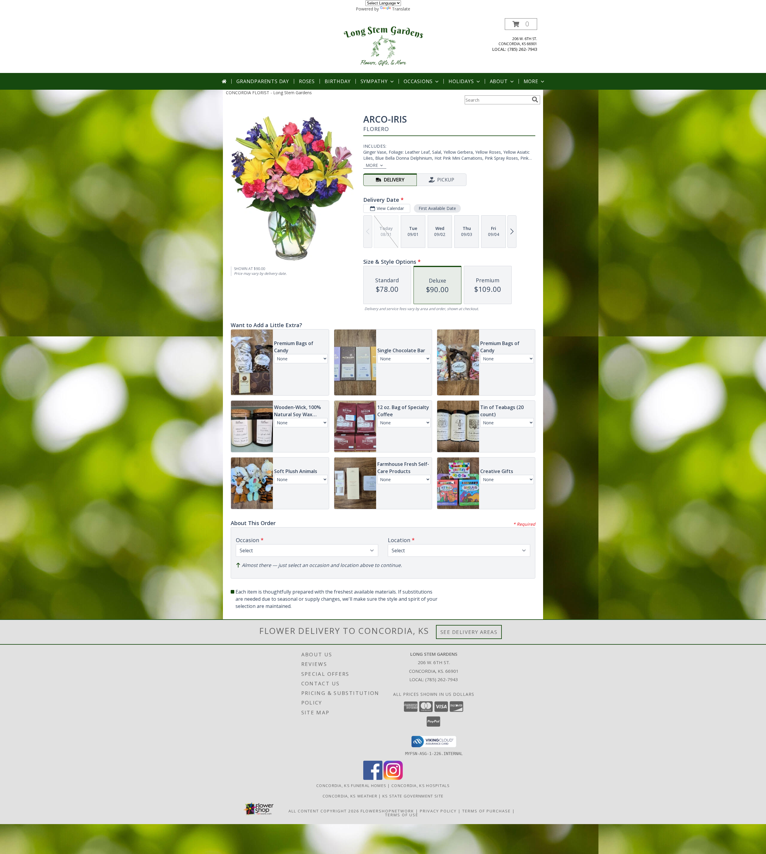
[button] (521, 24)
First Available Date (437, 208)
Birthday (337, 81)
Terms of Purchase (486, 811)
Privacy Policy (438, 811)
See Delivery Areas (469, 632)
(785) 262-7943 (522, 49)
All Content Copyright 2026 (323, 811)
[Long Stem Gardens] (383, 45)
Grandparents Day (262, 81)
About (499, 81)
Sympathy (374, 81)
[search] (535, 99)
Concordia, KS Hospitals (420, 785)
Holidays (461, 81)
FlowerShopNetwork (387, 811)
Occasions (418, 81)
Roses (307, 81)
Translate (401, 9)
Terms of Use (401, 815)
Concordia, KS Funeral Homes (351, 785)
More (531, 81)
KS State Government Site (412, 796)
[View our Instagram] (393, 778)
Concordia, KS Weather (350, 796)
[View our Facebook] (372, 778)
